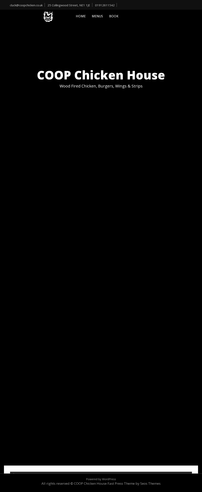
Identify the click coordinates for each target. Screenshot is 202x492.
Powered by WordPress (101, 479)
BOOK (113, 16)
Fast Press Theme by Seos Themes (134, 483)
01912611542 (105, 5)
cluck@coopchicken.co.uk (26, 5)
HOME (81, 16)
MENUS (97, 16)
